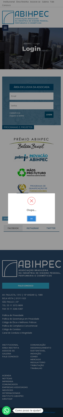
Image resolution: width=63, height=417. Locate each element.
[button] (6, 410)
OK (31, 219)
